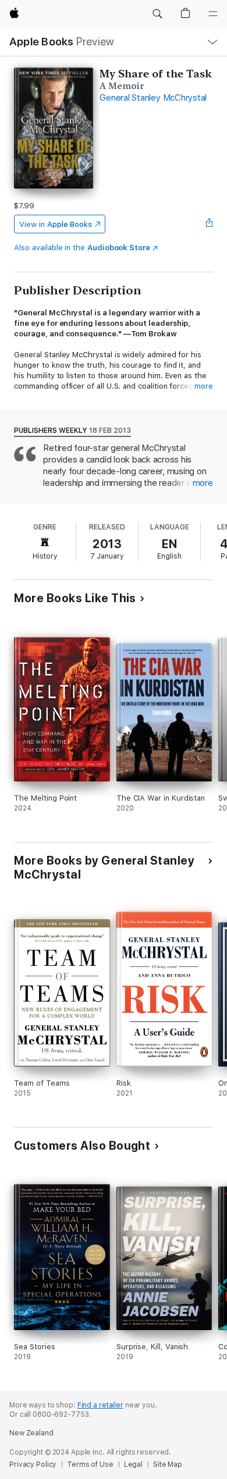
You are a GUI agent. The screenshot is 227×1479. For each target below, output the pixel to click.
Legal (133, 1464)
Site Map (167, 1464)
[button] (157, 14)
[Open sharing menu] (209, 224)
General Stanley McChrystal (153, 98)
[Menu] (213, 14)
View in (55, 224)
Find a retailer (100, 1405)
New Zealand (31, 1433)
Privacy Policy (32, 1464)
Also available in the (82, 247)
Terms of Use (90, 1464)
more (203, 386)
